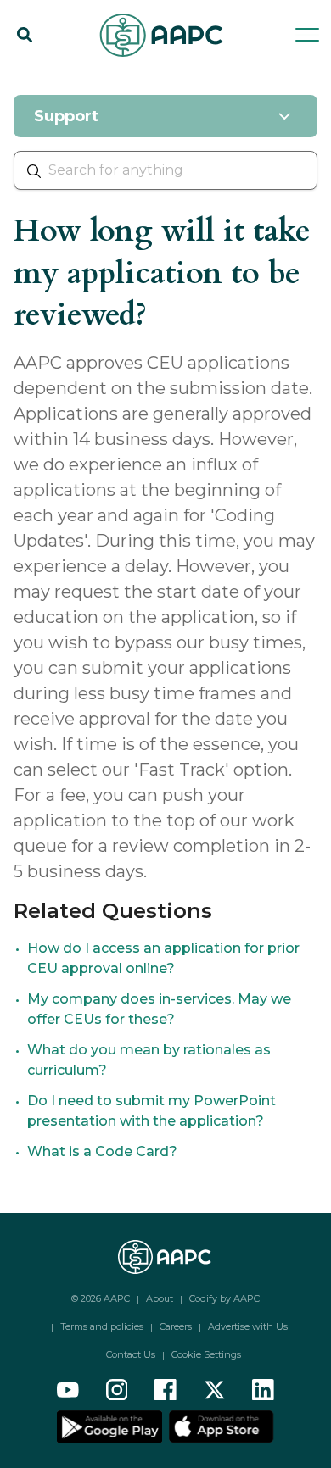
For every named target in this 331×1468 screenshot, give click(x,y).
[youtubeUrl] (68, 1390)
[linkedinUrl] (263, 1390)
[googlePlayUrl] (111, 1425)
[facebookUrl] (165, 1390)
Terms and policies (101, 1326)
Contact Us (130, 1354)
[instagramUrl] (117, 1390)
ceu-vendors (185, 78)
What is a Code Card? (102, 1151)
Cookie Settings (206, 1354)
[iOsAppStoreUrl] (220, 1425)
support (100, 78)
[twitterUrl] (214, 1390)
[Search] (24, 34)
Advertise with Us (248, 1326)
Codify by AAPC (224, 1298)
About (159, 1298)
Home (33, 78)
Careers (176, 1326)
